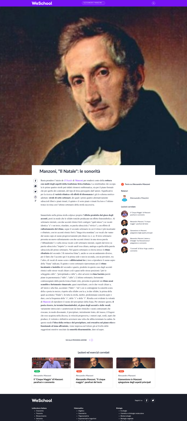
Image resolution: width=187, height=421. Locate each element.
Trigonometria (83, 416)
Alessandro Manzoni (141, 184)
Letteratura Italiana (39, 408)
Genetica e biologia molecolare (132, 413)
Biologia (119, 408)
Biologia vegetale (127, 418)
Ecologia (124, 411)
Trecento (39, 413)
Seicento (39, 418)
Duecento (40, 411)
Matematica (78, 408)
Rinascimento (41, 416)
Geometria (82, 413)
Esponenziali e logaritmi (87, 418)
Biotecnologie (126, 416)
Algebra (81, 411)
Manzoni (79, 180)
